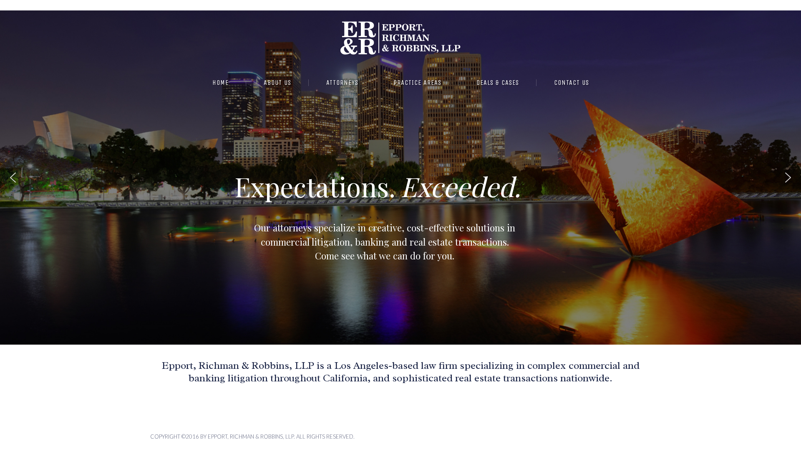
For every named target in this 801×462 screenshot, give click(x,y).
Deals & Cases (497, 82)
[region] (400, 177)
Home (220, 82)
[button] (13, 177)
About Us (277, 82)
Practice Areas (417, 82)
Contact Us (571, 82)
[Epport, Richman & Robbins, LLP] (400, 35)
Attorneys (342, 82)
